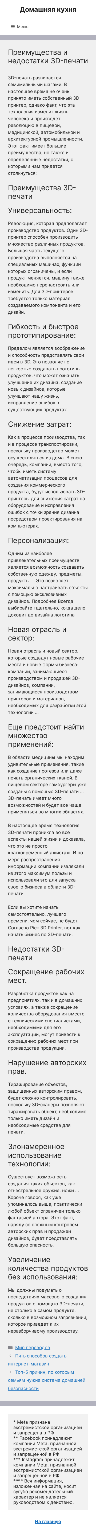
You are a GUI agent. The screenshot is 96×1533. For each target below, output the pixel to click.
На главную (48, 1521)
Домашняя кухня (48, 9)
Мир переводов (32, 1347)
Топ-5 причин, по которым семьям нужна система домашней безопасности (46, 1380)
